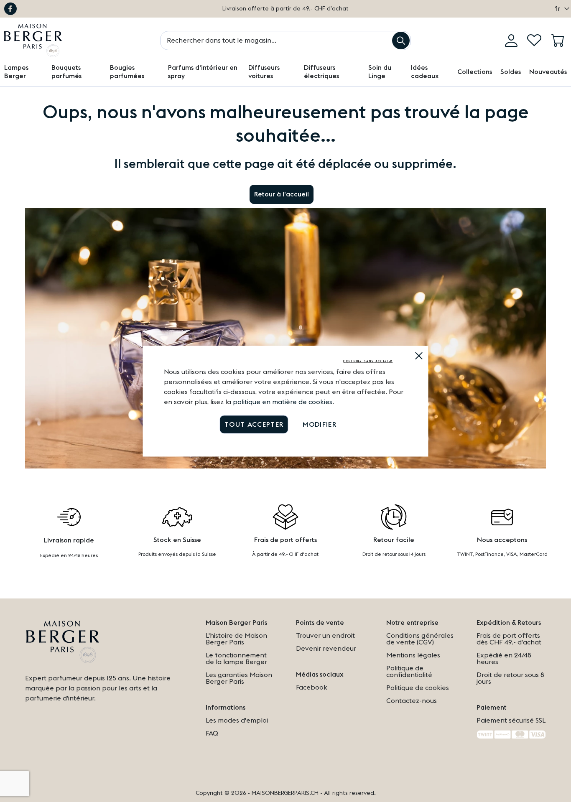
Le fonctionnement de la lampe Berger (236, 658)
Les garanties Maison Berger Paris (239, 678)
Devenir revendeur (326, 648)
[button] (560, 8)
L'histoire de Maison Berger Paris (236, 639)
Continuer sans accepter (368, 360)
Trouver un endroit (325, 635)
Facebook (10, 9)
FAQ (212, 733)
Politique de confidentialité (409, 671)
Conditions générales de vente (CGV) (420, 639)
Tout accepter (254, 424)
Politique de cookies (417, 688)
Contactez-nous (411, 701)
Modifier (319, 424)
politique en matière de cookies (282, 401)
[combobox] (285, 40)
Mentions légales (413, 655)
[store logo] (33, 40)
